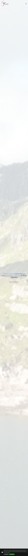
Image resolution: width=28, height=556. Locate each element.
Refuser (7, 554)
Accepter (12, 554)
